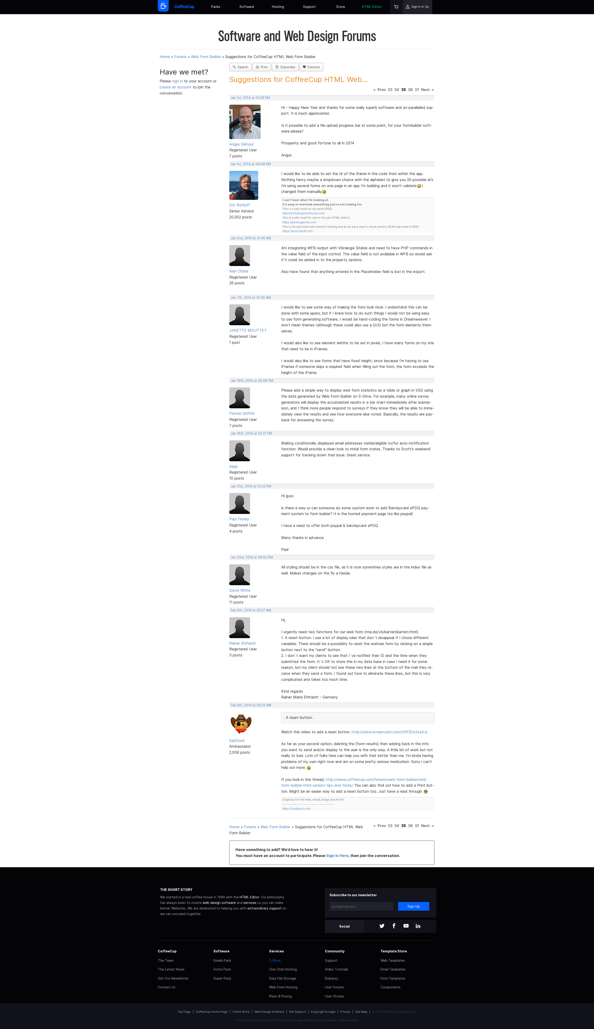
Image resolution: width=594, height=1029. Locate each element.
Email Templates (393, 969)
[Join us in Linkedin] (418, 926)
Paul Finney (239, 519)
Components (390, 987)
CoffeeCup (167, 951)
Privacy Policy (313, 1020)
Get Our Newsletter (173, 978)
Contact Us (166, 987)
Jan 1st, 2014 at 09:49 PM (251, 164)
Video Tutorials (336, 969)
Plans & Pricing (280, 996)
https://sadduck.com (296, 808)
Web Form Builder (206, 56)
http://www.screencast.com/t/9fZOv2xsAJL (390, 732)
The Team (166, 960)
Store (340, 7)
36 (410, 89)
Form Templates (393, 978)
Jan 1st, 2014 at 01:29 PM (250, 98)
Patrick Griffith (242, 413)
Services (276, 951)
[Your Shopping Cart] (396, 7)
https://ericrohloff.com (297, 231)
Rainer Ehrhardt (242, 643)
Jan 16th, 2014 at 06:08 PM (252, 381)
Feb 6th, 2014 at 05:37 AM (251, 610)
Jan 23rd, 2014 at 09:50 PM (252, 557)
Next (425, 89)
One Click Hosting (283, 969)
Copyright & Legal (323, 1011)
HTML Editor (372, 7)
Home (165, 56)
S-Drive (275, 960)
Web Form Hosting (283, 987)
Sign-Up (413, 906)
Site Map (361, 1011)
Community (335, 951)
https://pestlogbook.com (299, 222)
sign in (178, 81)
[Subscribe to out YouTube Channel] (406, 926)
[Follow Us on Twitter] (382, 926)
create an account (175, 87)
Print (263, 67)
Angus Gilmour (241, 144)
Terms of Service (339, 1020)
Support (309, 7)
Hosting (278, 7)
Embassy (331, 978)
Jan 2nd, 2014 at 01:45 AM (251, 238)
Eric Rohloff (239, 205)
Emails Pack (222, 960)
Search (242, 67)
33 (390, 89)
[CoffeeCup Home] (184, 7)
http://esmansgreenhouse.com (303, 213)
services (249, 903)
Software (246, 7)
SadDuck (237, 740)
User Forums (334, 987)
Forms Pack (222, 969)
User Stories (334, 996)
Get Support (297, 1011)
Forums (180, 56)
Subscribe (286, 67)
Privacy (345, 1011)
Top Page (184, 1011)
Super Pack (222, 978)
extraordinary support (264, 908)
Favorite (313, 67)
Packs (215, 7)
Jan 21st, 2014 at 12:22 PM (251, 486)
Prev (382, 89)
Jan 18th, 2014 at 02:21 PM (251, 433)
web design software (219, 903)
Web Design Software (269, 1011)
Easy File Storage (282, 978)
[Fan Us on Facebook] (394, 926)
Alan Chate (238, 271)
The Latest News (171, 969)
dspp (233, 466)
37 (417, 89)
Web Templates (393, 960)
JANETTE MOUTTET (248, 330)
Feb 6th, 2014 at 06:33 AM (251, 705)
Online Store (241, 1011)
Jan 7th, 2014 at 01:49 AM (251, 297)
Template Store (394, 951)
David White (239, 590)
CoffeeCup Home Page (212, 1011)
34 (396, 89)
